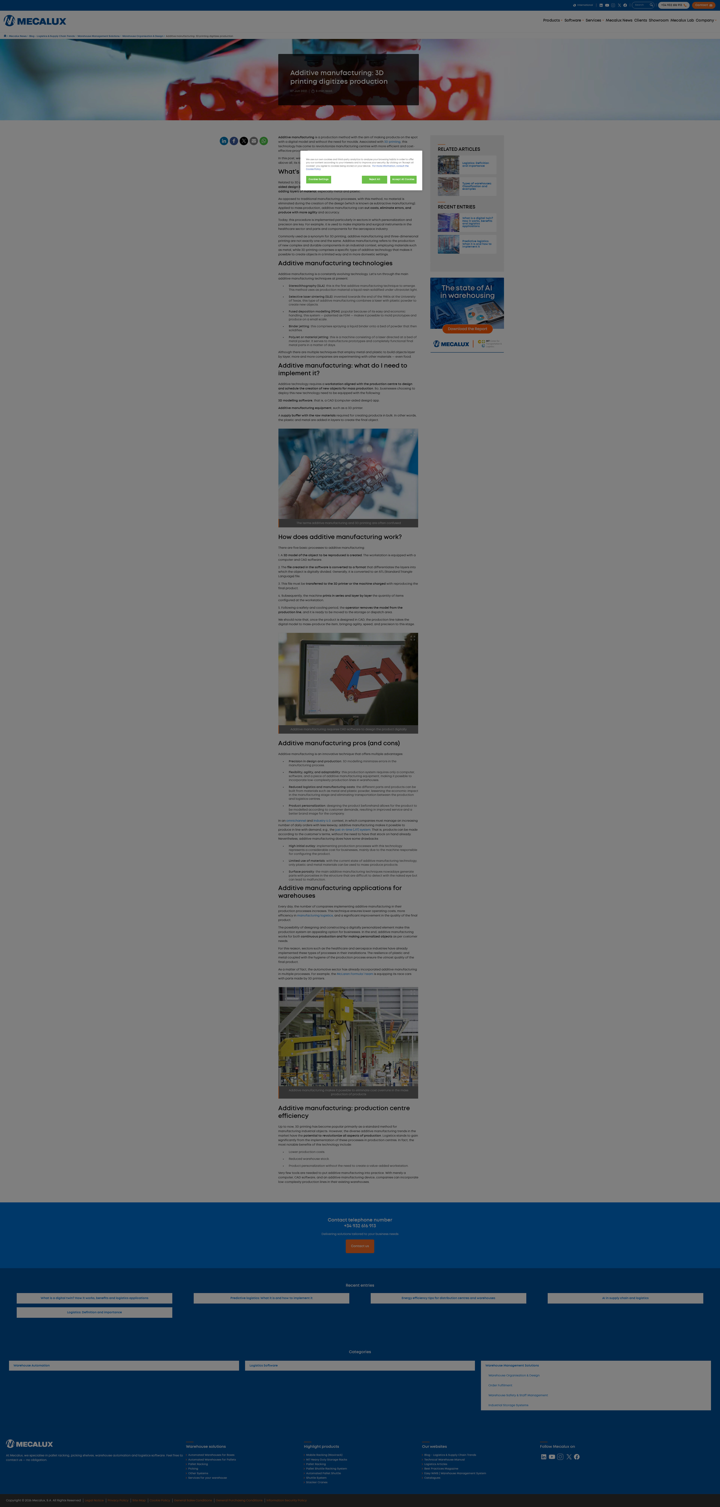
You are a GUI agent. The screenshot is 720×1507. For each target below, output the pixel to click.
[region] (361, 170)
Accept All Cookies (403, 179)
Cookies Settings (319, 179)
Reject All (374, 179)
